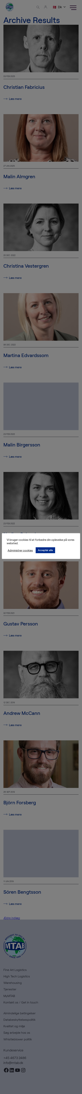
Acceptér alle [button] (45, 550)
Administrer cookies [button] (20, 550)
